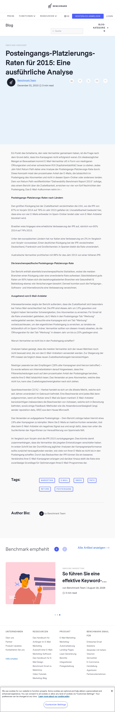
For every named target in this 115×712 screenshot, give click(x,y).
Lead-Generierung (68, 654)
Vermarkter (92, 658)
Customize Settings (55, 704)
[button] (56, 549)
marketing (47, 480)
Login (109, 16)
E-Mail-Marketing (67, 638)
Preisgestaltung (67, 666)
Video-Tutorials (39, 674)
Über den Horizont (16, 45)
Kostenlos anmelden (87, 16)
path (92, 480)
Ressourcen (47, 16)
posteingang (64, 489)
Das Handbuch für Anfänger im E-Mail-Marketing (42, 642)
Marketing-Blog (40, 678)
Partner (9, 642)
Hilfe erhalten (12, 659)
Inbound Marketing (73, 568)
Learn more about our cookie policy (53, 696)
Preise (10, 16)
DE (68, 16)
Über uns (10, 638)
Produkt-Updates (14, 646)
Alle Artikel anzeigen (92, 547)
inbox (78, 480)
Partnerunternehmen (96, 674)
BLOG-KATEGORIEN (99, 28)
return (45, 489)
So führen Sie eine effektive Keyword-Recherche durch (82, 580)
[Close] (112, 691)
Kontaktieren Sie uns (15, 650)
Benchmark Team (76, 588)
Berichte (63, 658)
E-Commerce (93, 662)
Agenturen (91, 670)
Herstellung (92, 666)
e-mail (64, 480)
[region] (57, 699)
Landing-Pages (67, 650)
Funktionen (26, 16)
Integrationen (66, 662)
